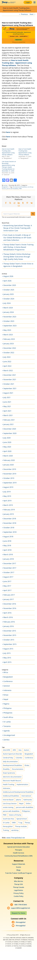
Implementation (22, 784)
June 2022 (7, 361)
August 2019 (8, 487)
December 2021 (9, 375)
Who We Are (18, 881)
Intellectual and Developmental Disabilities (18, 792)
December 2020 (9, 429)
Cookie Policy (18, 896)
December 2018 (9, 518)
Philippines (7, 713)
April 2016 (7, 613)
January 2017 (8, 599)
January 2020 (8, 465)
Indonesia (7, 690)
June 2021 (7, 402)
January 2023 (8, 343)
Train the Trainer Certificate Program (18, 873)
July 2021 (7, 397)
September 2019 (9, 483)
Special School (22, 819)
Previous (24, 14)
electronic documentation (12, 777)
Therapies (18, 850)
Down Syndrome (9, 773)
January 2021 (8, 424)
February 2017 (9, 595)
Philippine (7, 708)
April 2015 (7, 662)
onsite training (8, 807)
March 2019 (8, 505)
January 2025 (8, 294)
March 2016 (8, 617)
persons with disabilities (24, 807)
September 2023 (9, 325)
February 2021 (9, 420)
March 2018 (8, 554)
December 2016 (9, 604)
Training (6, 830)
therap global (8, 826)
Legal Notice (18, 890)
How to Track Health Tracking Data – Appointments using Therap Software (24, 151)
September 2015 (9, 644)
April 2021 (7, 411)
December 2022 (9, 348)
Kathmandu (28, 800)
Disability (6, 769)
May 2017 (7, 586)
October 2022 (8, 352)
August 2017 (8, 577)
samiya (5, 185)
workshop (14, 830)
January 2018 (8, 559)
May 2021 (7, 406)
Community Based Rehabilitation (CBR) (18, 856)
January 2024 (8, 312)
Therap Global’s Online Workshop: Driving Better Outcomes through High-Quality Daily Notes (17, 256)
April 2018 (7, 550)
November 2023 (9, 317)
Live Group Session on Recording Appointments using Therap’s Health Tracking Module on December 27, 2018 (9, 166)
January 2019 (8, 514)
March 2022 (8, 370)
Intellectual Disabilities (11, 796)
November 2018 (9, 523)
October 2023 (8, 321)
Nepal (5, 699)
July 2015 (7, 653)
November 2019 (9, 474)
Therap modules (21, 826)
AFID (14, 750)
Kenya (5, 695)
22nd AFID (6, 750)
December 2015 (9, 631)
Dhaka (27, 765)
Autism (26, 750)
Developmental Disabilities (20, 187)
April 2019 (7, 500)
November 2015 (9, 635)
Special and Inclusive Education (18, 847)
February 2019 (9, 509)
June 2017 (7, 581)
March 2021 (8, 415)
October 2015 (8, 640)
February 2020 (9, 460)
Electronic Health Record (12, 781)
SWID (14, 823)
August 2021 (8, 393)
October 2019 (8, 478)
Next (31, 14)
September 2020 (9, 433)
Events (18, 867)
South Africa (8, 717)
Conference (8, 681)
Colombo (19, 758)
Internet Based (8, 800)
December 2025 (9, 285)
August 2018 (8, 536)
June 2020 (7, 442)
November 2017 (9, 568)
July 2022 (7, 357)
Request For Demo (18, 913)
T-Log (20, 823)
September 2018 (9, 532)
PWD (20, 188)
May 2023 (7, 330)
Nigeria (6, 704)
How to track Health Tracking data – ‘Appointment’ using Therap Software (8, 151)
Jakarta (18, 800)
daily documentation (10, 762)
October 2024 (8, 299)
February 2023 (9, 339)
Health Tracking (8, 784)
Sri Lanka (7, 722)
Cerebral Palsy (8, 758)
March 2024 (8, 308)
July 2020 (7, 438)
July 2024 (7, 303)
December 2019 (9, 469)
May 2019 (7, 496)
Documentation (17, 769)
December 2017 (9, 563)
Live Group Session (10, 803)
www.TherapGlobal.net (15, 838)
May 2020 (7, 447)
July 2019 (7, 492)
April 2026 (7, 281)
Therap (27, 823)
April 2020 (7, 451)
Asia (19, 750)
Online (28, 803)
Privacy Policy (19, 893)
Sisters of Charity (15, 815)
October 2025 (8, 290)
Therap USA (18, 884)
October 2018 (8, 527)
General (6, 686)
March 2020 (8, 456)
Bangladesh (5, 187)
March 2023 (8, 334)
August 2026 (8, 276)
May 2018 (7, 545)
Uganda (6, 731)
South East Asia (8, 819)
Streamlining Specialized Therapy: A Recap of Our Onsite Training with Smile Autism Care (17, 228)
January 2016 (8, 626)
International (26, 796)
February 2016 (9, 622)
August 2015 (8, 649)
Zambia (6, 740)
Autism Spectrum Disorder (12, 754)
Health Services (18, 853)
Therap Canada (18, 887)
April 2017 (7, 590)
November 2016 (9, 608)
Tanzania (7, 726)
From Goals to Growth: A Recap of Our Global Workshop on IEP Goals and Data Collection (17, 237)
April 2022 (7, 366)
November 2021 (9, 379)
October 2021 (8, 384)
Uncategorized (9, 735)
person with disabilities (13, 188)
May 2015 (7, 658)
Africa (5, 672)
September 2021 (9, 388)
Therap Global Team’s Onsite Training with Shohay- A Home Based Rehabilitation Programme (18, 247)
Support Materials (18, 864)
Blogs (18, 870)
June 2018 (7, 541)
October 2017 (8, 572)
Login (28, 2)
